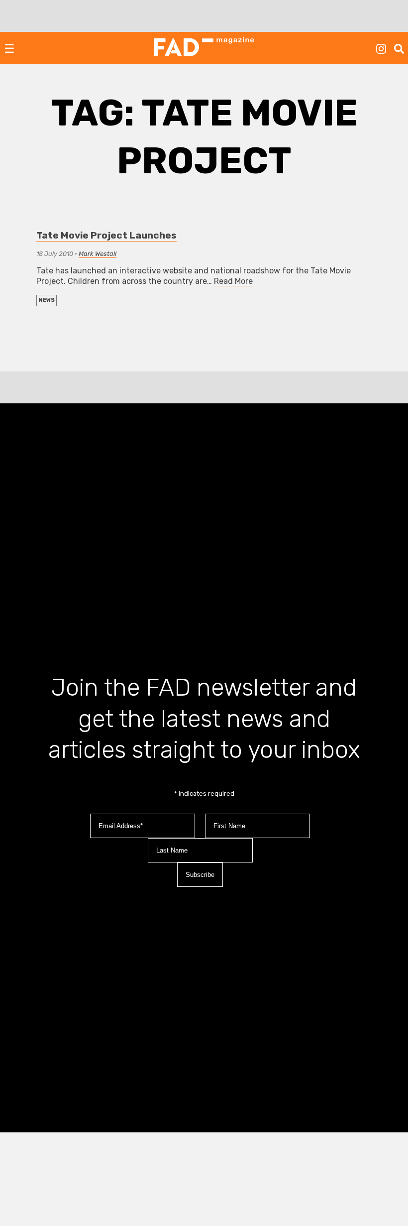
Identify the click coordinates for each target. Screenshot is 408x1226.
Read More (233, 281)
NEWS (46, 300)
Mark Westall (97, 253)
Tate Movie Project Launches (106, 235)
